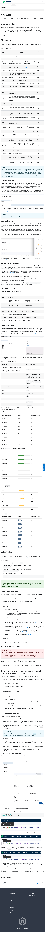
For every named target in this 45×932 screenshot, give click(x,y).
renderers (20, 282)
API (11, 900)
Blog (33, 893)
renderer (12, 272)
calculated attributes (26, 557)
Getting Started (12, 893)
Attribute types (37, 622)
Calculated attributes (24, 67)
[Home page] (2, 5)
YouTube (32, 898)
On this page (4, 10)
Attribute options (29, 634)
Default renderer (25, 627)
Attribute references (7, 20)
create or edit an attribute (36, 333)
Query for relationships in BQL (13, 211)
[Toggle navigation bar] (2, 2)
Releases (12, 907)
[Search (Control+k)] (43, 2)
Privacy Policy (11, 912)
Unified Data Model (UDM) (7, 173)
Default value (25, 631)
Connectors (12, 898)
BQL (12, 895)
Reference (12, 905)
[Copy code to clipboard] (43, 577)
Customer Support (32, 895)
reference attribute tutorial (37, 216)
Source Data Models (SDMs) (28, 169)
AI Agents (12, 902)
